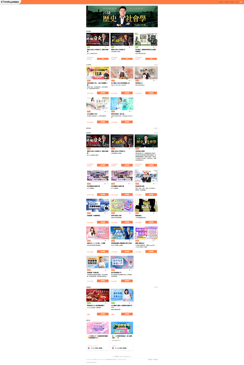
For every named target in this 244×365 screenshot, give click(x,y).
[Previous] (88, 16)
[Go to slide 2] (120, 26)
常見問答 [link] (232, 2)
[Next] (155, 16)
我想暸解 (103, 58)
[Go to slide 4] (122, 26)
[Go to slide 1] (119, 26)
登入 (241, 2)
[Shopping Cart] (237, 2)
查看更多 (156, 64)
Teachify (93, 362)
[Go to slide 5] (123, 26)
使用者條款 (150, 359)
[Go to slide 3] (121, 26)
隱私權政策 (155, 359)
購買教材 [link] (227, 2)
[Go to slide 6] (124, 26)
